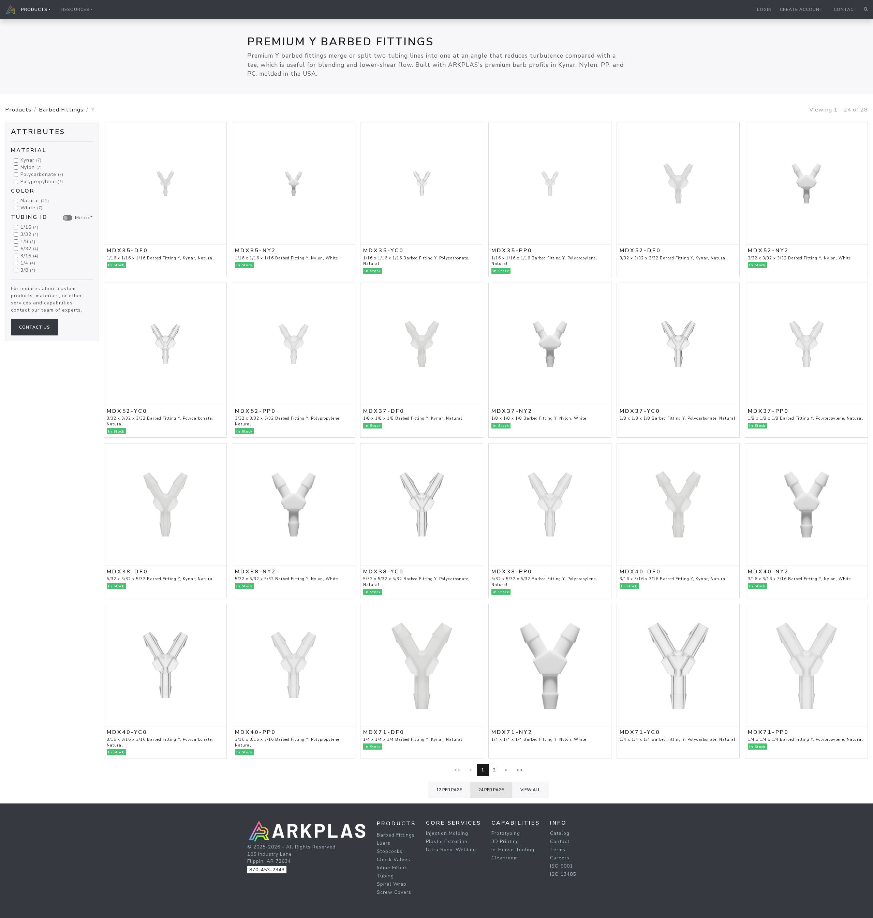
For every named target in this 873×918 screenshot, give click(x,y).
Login (764, 9)
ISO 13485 (563, 874)
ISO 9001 (561, 866)
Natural (34, 201)
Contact (845, 9)
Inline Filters (392, 867)
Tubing (385, 876)
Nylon (31, 167)
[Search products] (866, 9)
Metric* (84, 218)
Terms (557, 849)
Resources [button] (75, 9)
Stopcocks (389, 851)
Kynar (31, 160)
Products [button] (34, 9)
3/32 (29, 234)
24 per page (491, 790)
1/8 (27, 241)
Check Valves (393, 859)
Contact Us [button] (34, 327)
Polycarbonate (41, 174)
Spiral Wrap (391, 884)
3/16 (29, 256)
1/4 (27, 263)
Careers (559, 858)
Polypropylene (41, 182)
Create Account (801, 9)
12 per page (449, 790)
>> (519, 770)
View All (530, 790)
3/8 (27, 270)
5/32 (29, 248)
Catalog (559, 833)
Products (18, 110)
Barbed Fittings (61, 110)
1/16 (29, 227)
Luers (383, 843)
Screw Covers (394, 892)
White (31, 208)
